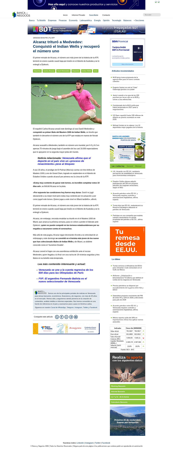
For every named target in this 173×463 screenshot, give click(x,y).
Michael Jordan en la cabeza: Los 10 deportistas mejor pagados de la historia (128, 126)
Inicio (65, 15)
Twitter (85, 307)
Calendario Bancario (119, 402)
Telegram (70, 307)
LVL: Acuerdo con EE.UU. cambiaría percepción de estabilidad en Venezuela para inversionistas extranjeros (127, 173)
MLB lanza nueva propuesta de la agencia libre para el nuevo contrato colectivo (126, 79)
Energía (97, 20)
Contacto (106, 15)
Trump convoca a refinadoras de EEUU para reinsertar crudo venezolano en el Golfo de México (127, 268)
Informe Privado (78, 15)
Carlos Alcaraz (49, 71)
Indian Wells (86, 71)
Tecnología (116, 20)
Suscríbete (93, 15)
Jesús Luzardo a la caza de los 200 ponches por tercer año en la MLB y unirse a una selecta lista (126, 97)
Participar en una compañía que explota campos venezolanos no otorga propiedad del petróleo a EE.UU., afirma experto (128, 218)
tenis (95, 71)
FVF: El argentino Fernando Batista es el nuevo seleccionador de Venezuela (63, 280)
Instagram (78, 307)
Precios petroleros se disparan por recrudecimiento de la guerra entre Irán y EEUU (128, 288)
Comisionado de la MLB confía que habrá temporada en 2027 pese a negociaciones (126, 107)
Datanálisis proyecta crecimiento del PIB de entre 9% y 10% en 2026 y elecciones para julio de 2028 (128, 298)
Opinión (106, 20)
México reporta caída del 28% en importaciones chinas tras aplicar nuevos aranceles (128, 320)
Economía (73, 20)
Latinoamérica (86, 20)
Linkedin (80, 443)
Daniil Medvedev (63, 71)
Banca (31, 20)
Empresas (52, 20)
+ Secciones (139, 20)
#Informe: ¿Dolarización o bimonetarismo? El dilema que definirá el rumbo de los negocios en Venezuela (128, 278)
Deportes (37, 71)
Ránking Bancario (118, 386)
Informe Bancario (118, 391)
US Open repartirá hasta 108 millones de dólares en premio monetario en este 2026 (128, 117)
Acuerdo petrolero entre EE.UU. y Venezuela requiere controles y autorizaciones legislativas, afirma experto (125, 196)
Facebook (93, 307)
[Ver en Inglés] (156, 2)
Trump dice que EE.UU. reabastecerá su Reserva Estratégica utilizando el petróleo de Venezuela (128, 207)
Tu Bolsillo (41, 20)
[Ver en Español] (159, 2)
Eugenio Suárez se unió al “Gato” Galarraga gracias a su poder (125, 88)
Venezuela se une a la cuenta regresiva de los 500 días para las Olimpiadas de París (66, 271)
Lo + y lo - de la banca (120, 397)
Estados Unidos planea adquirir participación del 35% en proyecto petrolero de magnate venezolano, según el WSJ (125, 184)
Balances (127, 20)
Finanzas (63, 20)
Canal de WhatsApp (58, 307)
